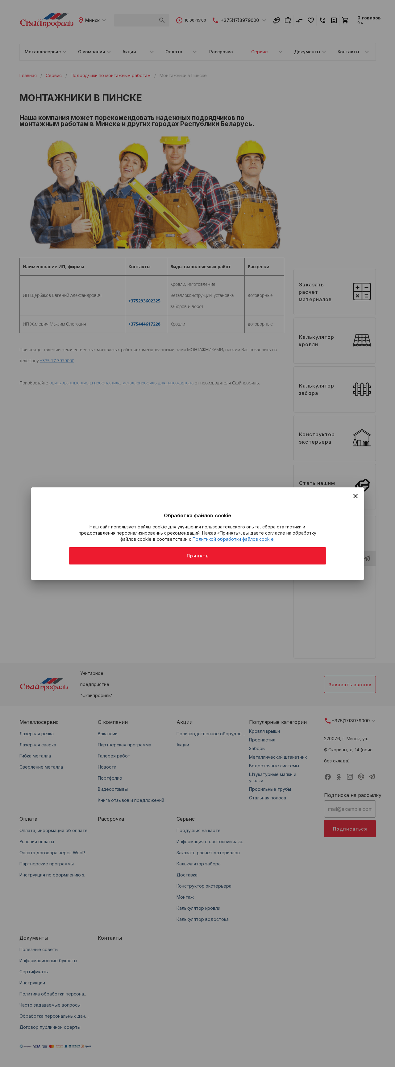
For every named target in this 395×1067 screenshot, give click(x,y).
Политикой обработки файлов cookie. (233, 539)
